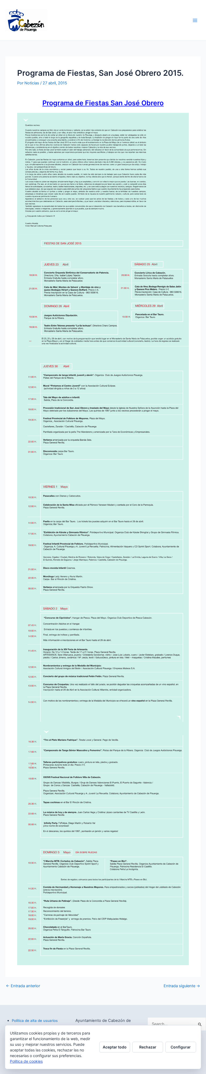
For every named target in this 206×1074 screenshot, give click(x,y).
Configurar (181, 1047)
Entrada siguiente (182, 986)
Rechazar (147, 1047)
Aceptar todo (115, 1047)
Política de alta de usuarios (35, 1020)
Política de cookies (26, 1061)
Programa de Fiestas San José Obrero (103, 103)
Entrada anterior (23, 986)
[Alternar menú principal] (195, 20)
